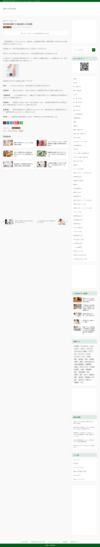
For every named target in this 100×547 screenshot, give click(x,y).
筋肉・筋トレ (78, 161)
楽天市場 (75, 463)
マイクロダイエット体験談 (80, 351)
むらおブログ (76, 475)
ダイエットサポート (12, 131)
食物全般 (77, 196)
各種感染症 (77, 176)
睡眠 (75, 165)
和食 (86, 359)
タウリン (83, 349)
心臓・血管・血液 (79, 133)
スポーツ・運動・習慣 (80, 157)
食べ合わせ (81, 380)
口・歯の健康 (78, 114)
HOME (6, 20)
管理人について (78, 251)
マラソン (91, 351)
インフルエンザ (84, 346)
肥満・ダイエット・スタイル (82, 173)
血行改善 (81, 377)
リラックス (76, 356)
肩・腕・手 (77, 98)
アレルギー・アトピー (80, 141)
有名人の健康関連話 (79, 364)
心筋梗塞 (92, 359)
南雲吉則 (81, 359)
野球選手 (76, 223)
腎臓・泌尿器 (78, 129)
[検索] (93, 50)
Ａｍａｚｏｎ (76, 459)
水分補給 (92, 367)
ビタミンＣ (89, 349)
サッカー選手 (78, 227)
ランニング (81, 354)
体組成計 (21, 131)
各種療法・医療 (13, 20)
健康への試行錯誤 (9, 8)
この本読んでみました (80, 259)
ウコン (91, 346)
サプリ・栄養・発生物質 (81, 153)
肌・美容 (77, 86)
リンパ (83, 356)
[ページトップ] (96, 543)
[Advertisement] (68, 7)
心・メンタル (78, 169)
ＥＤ (82, 382)
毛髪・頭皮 (77, 90)
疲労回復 (76, 369)
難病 (75, 184)
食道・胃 (76, 110)
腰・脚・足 (77, 102)
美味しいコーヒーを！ (79, 479)
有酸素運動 (88, 364)
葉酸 (75, 377)
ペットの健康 (77, 247)
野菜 (75, 380)
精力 (88, 372)
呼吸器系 (76, 118)
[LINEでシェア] (21, 122)
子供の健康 (77, 188)
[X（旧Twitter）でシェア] (4, 122)
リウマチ (88, 354)
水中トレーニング (84, 367)
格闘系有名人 (78, 235)
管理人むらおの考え (79, 255)
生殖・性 (76, 137)
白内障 (82, 369)
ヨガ (75, 354)
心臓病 (75, 361)
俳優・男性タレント (79, 204)
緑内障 (75, 374)
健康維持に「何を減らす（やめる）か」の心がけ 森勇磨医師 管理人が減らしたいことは (84, 434)
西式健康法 (87, 377)
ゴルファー (77, 231)
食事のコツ (88, 380)
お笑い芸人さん (78, 239)
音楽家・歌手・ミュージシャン (82, 208)
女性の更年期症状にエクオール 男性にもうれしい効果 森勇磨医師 (84, 440)
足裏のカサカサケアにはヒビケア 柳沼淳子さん (84, 446)
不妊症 (88, 356)
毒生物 (75, 367)
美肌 (81, 374)
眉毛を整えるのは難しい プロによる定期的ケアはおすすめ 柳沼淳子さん (84, 428)
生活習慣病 (77, 145)
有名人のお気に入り (89, 361)
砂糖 (75, 372)
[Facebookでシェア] (7, 122)
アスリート (77, 212)
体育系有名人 (78, 216)
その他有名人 (78, 243)
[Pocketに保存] (14, 122)
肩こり (85, 374)
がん (75, 149)
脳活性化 (92, 374)
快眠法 (81, 361)
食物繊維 (76, 382)
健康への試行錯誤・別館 (79, 471)
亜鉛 (75, 359)
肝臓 (75, 126)
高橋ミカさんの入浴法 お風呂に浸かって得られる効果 (84, 422)
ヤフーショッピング (78, 467)
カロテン (76, 349)
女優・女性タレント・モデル (82, 200)
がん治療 (76, 346)
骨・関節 (76, 106)
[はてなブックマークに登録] (11, 122)
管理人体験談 (82, 372)
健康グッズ (77, 192)
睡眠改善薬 (88, 369)
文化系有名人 (78, 220)
